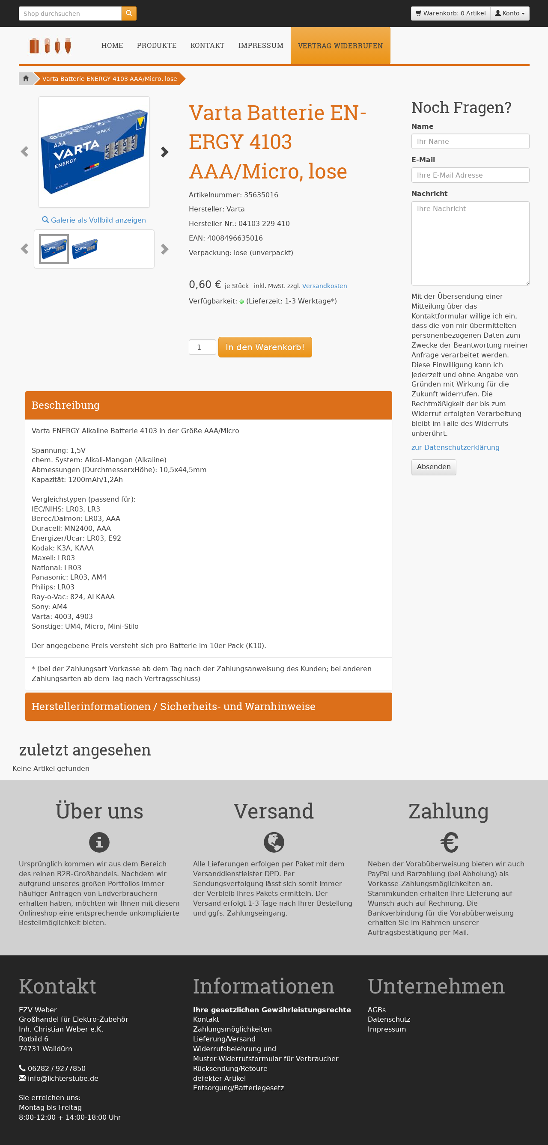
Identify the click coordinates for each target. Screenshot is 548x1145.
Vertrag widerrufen (340, 45)
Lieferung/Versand (224, 1039)
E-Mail (423, 160)
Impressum (260, 45)
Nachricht (429, 194)
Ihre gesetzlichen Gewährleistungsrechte (272, 1010)
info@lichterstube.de (63, 1078)
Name (422, 126)
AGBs (377, 1010)
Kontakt (208, 45)
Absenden (434, 467)
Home (112, 45)
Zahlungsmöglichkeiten (232, 1029)
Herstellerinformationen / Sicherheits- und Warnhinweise (174, 706)
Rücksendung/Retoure (230, 1069)
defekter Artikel (219, 1078)
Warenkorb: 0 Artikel (454, 13)
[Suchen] (129, 13)
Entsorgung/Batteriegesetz (238, 1088)
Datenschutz (389, 1019)
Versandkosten (324, 286)
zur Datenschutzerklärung (455, 447)
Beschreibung (66, 405)
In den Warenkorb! (265, 347)
